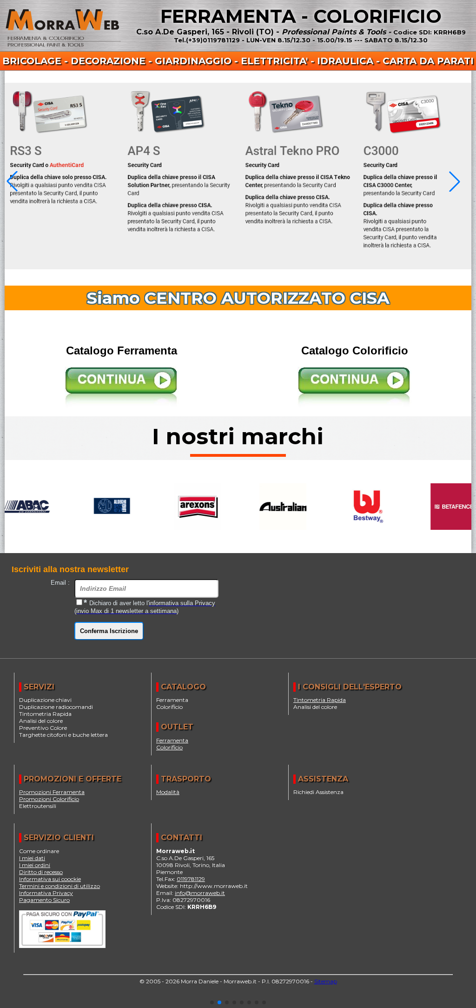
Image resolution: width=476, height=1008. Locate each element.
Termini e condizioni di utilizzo (59, 885)
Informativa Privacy (46, 892)
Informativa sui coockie (50, 878)
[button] (212, 1002)
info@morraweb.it (200, 892)
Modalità (167, 791)
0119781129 (191, 878)
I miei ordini (34, 864)
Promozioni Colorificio (49, 798)
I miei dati (32, 857)
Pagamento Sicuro (44, 899)
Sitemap (325, 981)
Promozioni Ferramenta (52, 791)
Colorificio (169, 747)
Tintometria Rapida (319, 699)
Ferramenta (172, 740)
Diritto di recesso (41, 871)
